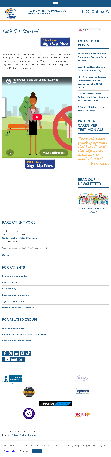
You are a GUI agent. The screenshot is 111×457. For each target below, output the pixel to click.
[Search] (107, 11)
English (86, 29)
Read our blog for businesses (16, 340)
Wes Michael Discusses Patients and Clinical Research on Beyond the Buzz (93, 97)
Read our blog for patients (15, 295)
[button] (55, 3)
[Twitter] (87, 11)
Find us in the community (14, 276)
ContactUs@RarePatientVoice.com (19, 238)
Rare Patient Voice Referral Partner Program (24, 334)
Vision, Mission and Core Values (18, 307)
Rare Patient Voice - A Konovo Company (12, 13)
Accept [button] (36, 451)
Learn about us (9, 282)
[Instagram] (93, 11)
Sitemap (32, 435)
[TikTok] (97, 11)
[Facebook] (83, 11)
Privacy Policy (9, 288)
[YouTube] (102, 11)
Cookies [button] (24, 451)
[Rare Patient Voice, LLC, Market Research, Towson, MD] (13, 376)
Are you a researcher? (13, 328)
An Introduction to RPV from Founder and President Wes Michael (92, 57)
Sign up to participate (13, 301)
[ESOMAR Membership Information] (55, 403)
